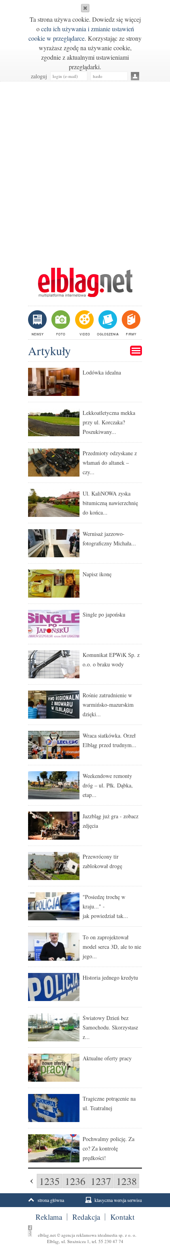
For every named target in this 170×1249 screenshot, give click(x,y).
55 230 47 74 (110, 1241)
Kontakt (122, 1217)
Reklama (49, 1217)
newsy (38, 322)
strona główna (51, 1200)
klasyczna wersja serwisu (118, 1200)
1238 (126, 1181)
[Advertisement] (85, 170)
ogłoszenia (107, 322)
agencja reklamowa (78, 1235)
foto (60, 322)
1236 (75, 1181)
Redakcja (86, 1217)
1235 (49, 1181)
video (83, 322)
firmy (130, 322)
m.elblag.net (85, 282)
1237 (101, 1181)
